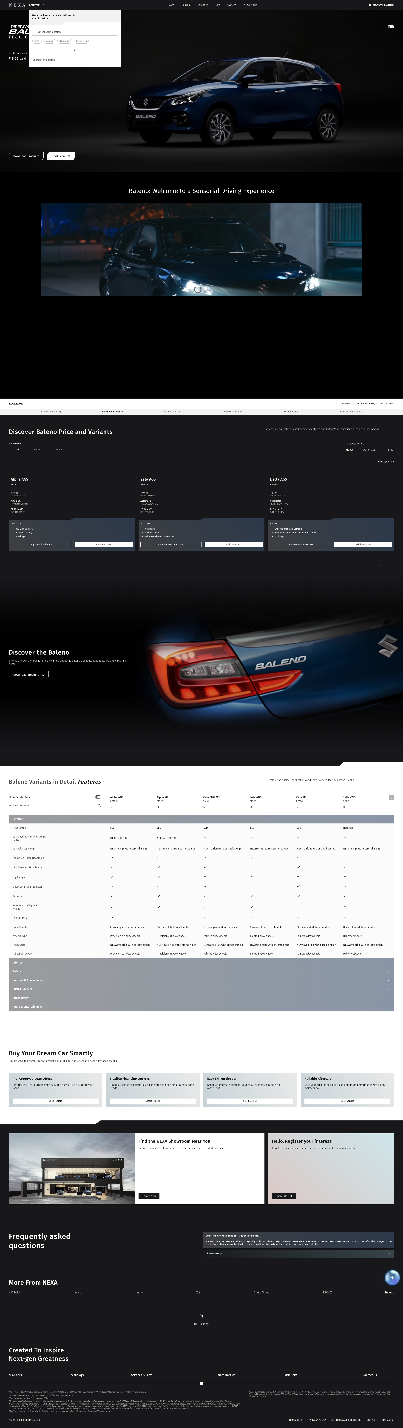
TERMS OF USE (296, 1420)
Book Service (347, 1101)
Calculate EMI (250, 1101)
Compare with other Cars (41, 544)
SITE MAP (371, 1420)
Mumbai (49, 41)
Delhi (37, 41)
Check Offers (55, 1101)
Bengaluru (81, 41)
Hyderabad (64, 41)
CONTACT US (388, 1420)
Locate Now (149, 1196)
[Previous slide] (380, 565)
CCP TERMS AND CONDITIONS (346, 1420)
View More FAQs (214, 1253)
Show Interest (284, 1196)
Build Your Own (103, 544)
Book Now (58, 156)
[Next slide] (390, 565)
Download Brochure (26, 156)
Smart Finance (153, 1101)
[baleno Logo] (18, 403)
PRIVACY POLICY (317, 1420)
